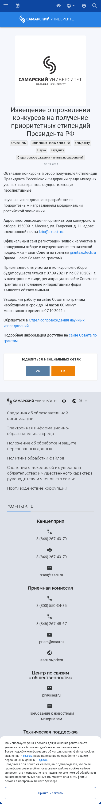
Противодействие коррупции (37, 488)
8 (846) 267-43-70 (51, 539)
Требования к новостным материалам (51, 716)
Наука (41, 150)
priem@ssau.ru (51, 642)
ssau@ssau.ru (51, 575)
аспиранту (82, 143)
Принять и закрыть (50, 793)
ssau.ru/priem (51, 660)
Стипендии (19, 143)
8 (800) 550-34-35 (51, 605)
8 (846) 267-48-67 (51, 624)
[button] (71, 5)
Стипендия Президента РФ (51, 143)
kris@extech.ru (51, 232)
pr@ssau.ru (51, 695)
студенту (57, 150)
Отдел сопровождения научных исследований (50, 157)
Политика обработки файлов (35, 458)
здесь (27, 755)
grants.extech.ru (82, 252)
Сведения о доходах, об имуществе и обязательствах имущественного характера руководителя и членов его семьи (50, 473)
